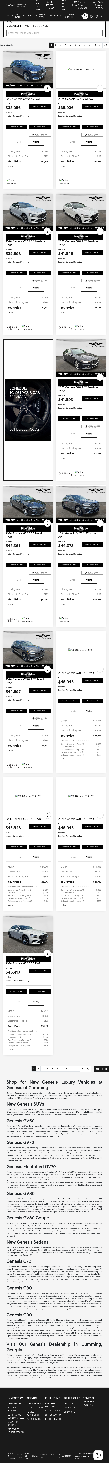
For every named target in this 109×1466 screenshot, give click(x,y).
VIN (27, 26)
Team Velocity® (91, 1454)
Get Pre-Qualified (54, 1419)
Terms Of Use (27, 1456)
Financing (52, 1398)
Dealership (72, 1398)
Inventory (15, 1398)
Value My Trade (53, 1411)
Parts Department (35, 1419)
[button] (47, 88)
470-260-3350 (64, 7)
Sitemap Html (43, 1456)
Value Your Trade (39, 127)
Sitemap (35, 1456)
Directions (69, 1412)
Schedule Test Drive (16, 127)
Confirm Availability (40, 106)
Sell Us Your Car (53, 1415)
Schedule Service (35, 1404)
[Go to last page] (105, 45)
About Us (68, 1404)
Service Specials (34, 1408)
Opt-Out (58, 1456)
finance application (52, 1368)
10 (95, 45)
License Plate (41, 26)
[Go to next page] (100, 45)
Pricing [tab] (36, 142)
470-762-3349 (38, 7)
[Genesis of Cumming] (19, 5)
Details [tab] (20, 142)
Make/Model (13, 26)
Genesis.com (67, 1456)
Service (31, 1398)
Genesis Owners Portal (88, 1402)
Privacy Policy (20, 1456)
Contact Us (69, 1408)
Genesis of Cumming (11, 1456)
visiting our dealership (68, 1355)
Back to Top (101, 1069)
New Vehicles (14, 1404)
